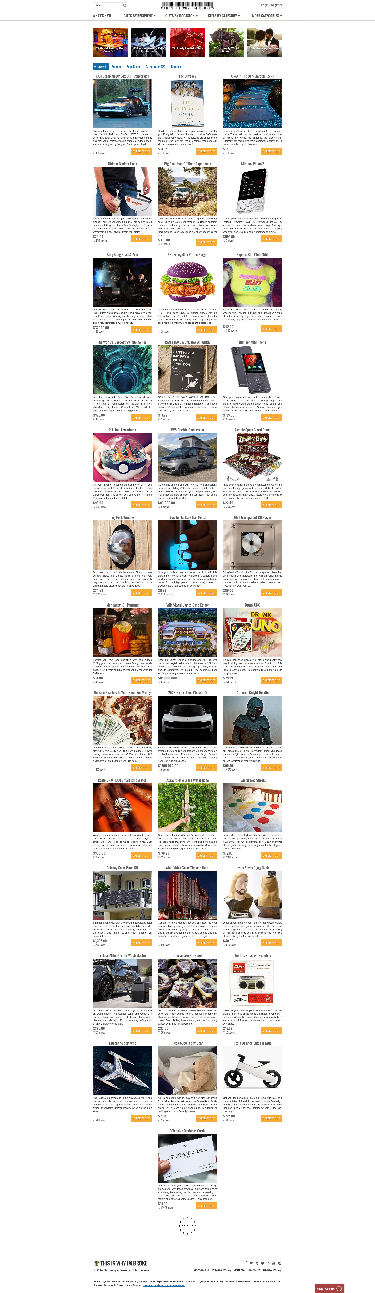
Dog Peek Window (122, 517)
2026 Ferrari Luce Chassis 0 (187, 692)
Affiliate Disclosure (247, 1270)
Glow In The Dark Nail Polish (188, 517)
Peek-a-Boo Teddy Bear (187, 1043)
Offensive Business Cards (187, 1131)
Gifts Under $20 (156, 66)
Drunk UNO (252, 605)
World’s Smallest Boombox (252, 955)
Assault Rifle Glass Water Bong (187, 780)
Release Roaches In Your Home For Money (122, 692)
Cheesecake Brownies (187, 955)
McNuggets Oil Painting (122, 605)
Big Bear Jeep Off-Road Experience (187, 163)
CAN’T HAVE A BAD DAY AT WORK (187, 342)
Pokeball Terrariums (122, 430)
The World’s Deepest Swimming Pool (122, 342)
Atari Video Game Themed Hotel (187, 868)
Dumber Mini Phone (252, 342)
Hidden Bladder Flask (122, 163)
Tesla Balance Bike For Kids (252, 1043)
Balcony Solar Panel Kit (122, 868)
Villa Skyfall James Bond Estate (187, 605)
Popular (116, 66)
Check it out (141, 151)
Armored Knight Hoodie (253, 692)
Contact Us (201, 1270)
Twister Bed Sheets (252, 780)
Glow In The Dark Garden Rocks (252, 76)
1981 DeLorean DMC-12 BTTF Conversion (122, 76)
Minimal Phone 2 (252, 163)
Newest (101, 66)
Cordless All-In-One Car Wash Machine (122, 955)
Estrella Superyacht (122, 1043)
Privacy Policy (221, 1270)
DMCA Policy (272, 1270)
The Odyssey (187, 76)
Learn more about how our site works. (164, 1285)
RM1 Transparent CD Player (252, 517)
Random (176, 66)
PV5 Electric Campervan (187, 430)
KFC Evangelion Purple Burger (187, 254)
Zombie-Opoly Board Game (252, 430)
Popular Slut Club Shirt (252, 254)
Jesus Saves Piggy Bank (252, 868)
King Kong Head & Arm (122, 254)
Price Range (133, 66)
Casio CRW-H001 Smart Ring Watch (122, 780)
